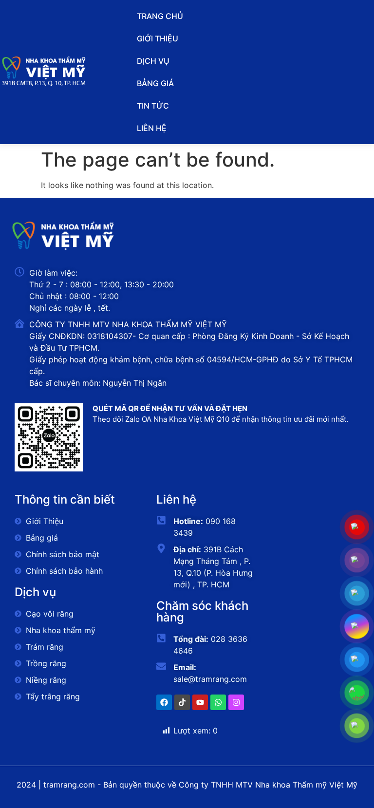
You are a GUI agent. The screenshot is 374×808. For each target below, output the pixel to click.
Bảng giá (155, 83)
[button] (187, 61)
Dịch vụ (153, 61)
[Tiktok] (182, 702)
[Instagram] (236, 702)
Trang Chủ (160, 16)
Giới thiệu (157, 38)
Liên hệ (152, 128)
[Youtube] (200, 702)
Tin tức (153, 106)
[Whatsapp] (218, 702)
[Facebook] (164, 702)
